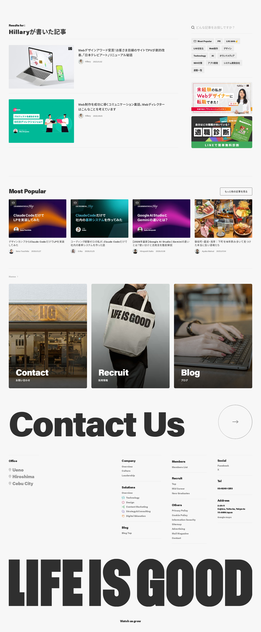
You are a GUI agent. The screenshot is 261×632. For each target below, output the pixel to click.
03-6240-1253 (225, 488)
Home (12, 276)
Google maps (224, 517)
